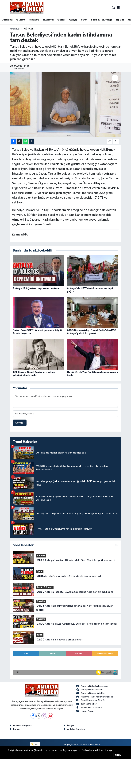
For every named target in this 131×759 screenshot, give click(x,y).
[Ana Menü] (118, 7)
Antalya (7, 19)
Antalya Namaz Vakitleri (93, 693)
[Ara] (113, 7)
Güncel (20, 19)
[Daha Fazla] (31, 141)
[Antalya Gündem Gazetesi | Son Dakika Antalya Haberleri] (26, 8)
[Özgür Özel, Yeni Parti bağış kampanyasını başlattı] (92, 354)
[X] (39, 715)
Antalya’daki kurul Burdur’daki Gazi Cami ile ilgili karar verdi (75, 560)
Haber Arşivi (87, 711)
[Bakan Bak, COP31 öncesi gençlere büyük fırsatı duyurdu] (38, 312)
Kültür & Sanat (44, 587)
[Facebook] (33, 715)
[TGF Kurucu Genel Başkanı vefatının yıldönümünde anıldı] (38, 354)
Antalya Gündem (76, 729)
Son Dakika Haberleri (91, 707)
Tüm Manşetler (88, 704)
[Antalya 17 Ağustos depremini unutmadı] (38, 270)
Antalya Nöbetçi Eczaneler (94, 686)
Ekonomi (48, 19)
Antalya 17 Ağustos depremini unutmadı (37, 288)
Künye (16, 729)
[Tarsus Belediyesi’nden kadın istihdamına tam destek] (65, 104)
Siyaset (34, 19)
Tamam (118, 755)
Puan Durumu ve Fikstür (93, 700)
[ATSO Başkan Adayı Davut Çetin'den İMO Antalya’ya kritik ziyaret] (92, 312)
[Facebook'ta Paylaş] (13, 141)
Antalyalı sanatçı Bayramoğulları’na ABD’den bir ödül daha (74, 591)
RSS (36, 744)
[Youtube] (50, 715)
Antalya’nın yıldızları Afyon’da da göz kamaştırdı (68, 576)
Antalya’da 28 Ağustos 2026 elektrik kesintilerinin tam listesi (76, 623)
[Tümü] (116, 545)
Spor (84, 19)
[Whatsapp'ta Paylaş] (25, 141)
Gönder (19, 422)
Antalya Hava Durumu (92, 689)
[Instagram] (44, 715)
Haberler (15, 29)
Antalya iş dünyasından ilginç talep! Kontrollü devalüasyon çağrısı (74, 607)
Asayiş (73, 19)
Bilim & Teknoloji (101, 19)
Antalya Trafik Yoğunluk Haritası (97, 697)
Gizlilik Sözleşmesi (22, 725)
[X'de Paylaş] (19, 141)
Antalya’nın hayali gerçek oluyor (59, 639)
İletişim (70, 725)
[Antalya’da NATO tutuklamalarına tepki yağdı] (92, 270)
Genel (61, 19)
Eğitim (120, 19)
